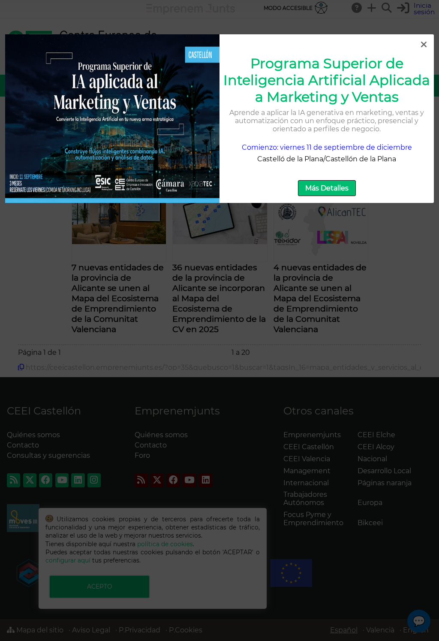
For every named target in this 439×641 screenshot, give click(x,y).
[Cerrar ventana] (423, 44)
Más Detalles (327, 188)
